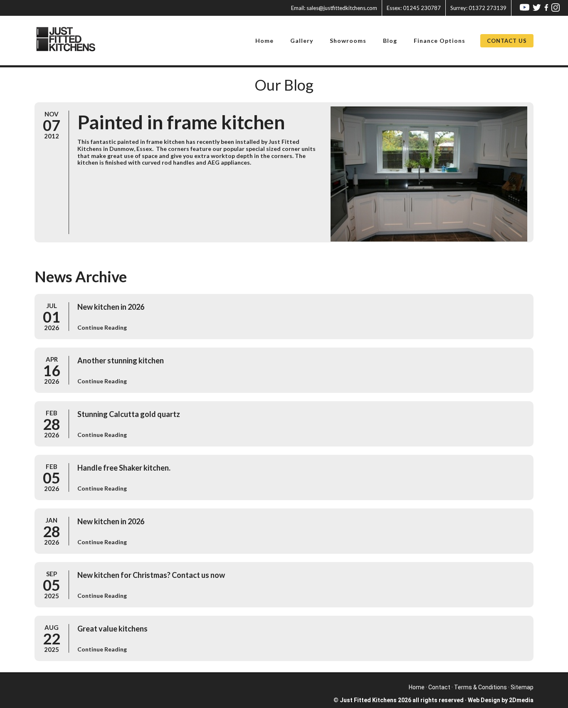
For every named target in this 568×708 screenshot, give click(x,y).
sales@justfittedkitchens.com (334, 8)
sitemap (522, 687)
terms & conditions (480, 687)
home (417, 687)
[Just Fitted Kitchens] (71, 40)
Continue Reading (102, 327)
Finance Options (439, 40)
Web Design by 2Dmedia (500, 700)
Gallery (301, 40)
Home (264, 40)
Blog (390, 40)
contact (439, 687)
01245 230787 (414, 8)
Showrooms (348, 40)
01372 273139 (478, 8)
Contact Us (507, 40)
